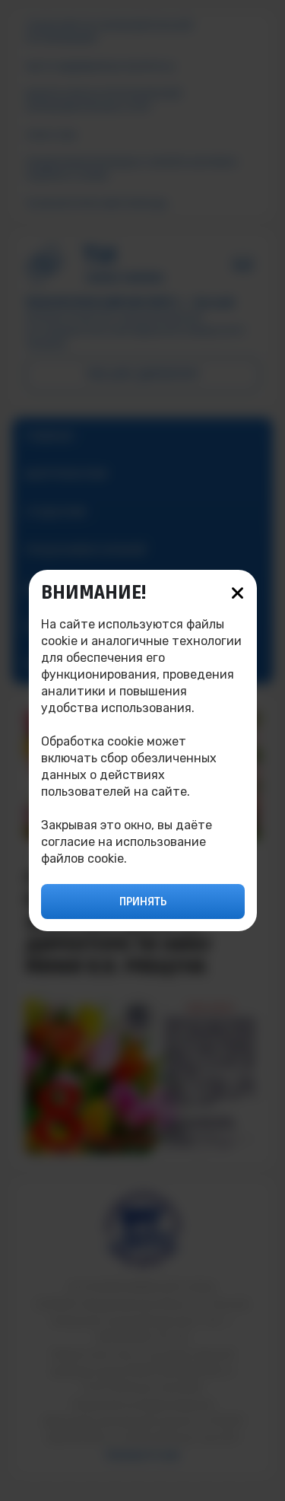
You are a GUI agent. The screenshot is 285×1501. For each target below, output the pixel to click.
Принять (142, 901)
